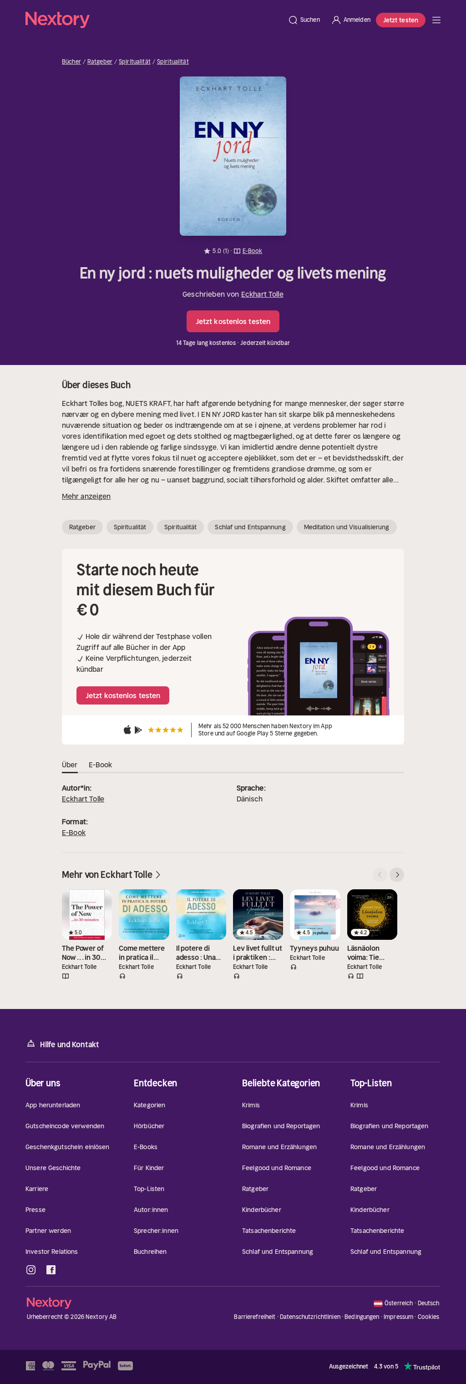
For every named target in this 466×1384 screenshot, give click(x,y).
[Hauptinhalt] (436, 20)
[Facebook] (51, 1269)
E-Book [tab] (100, 764)
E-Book (74, 832)
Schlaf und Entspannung (250, 527)
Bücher (71, 62)
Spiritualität (135, 62)
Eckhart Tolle (262, 294)
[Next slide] (397, 874)
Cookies (429, 1317)
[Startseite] (153, 20)
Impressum (398, 1317)
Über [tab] (70, 764)
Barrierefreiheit (254, 1317)
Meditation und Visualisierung (347, 527)
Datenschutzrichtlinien (310, 1317)
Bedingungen (361, 1317)
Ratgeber (99, 62)
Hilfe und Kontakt (69, 1044)
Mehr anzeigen (86, 496)
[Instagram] (30, 1269)
